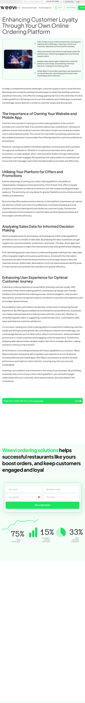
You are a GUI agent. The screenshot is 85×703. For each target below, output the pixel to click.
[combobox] (39, 497)
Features (17, 8)
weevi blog (38, 401)
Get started (71, 8)
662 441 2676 (69, 2)
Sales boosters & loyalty (29, 8)
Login (78, 2)
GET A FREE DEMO (42, 505)
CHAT (60, 8)
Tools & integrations (45, 8)
